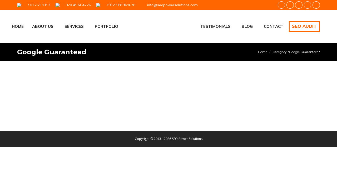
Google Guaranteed (38, 104)
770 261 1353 (37, 5)
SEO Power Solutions (187, 138)
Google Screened (68, 104)
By (95, 104)
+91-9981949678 (119, 5)
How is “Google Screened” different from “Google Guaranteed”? (114, 95)
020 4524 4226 (77, 5)
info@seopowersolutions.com (172, 5)
